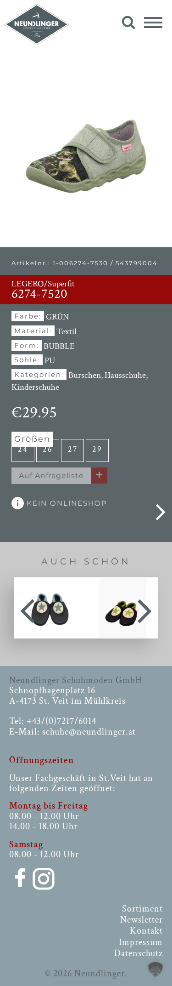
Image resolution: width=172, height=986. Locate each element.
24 (23, 449)
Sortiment (142, 908)
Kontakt (146, 930)
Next (144, 607)
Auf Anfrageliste (51, 475)
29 (97, 449)
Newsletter (141, 919)
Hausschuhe (125, 375)
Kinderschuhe (35, 387)
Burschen (84, 375)
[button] (155, 969)
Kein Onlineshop (65, 503)
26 (48, 449)
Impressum (141, 942)
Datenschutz (138, 953)
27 (73, 449)
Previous (27, 607)
